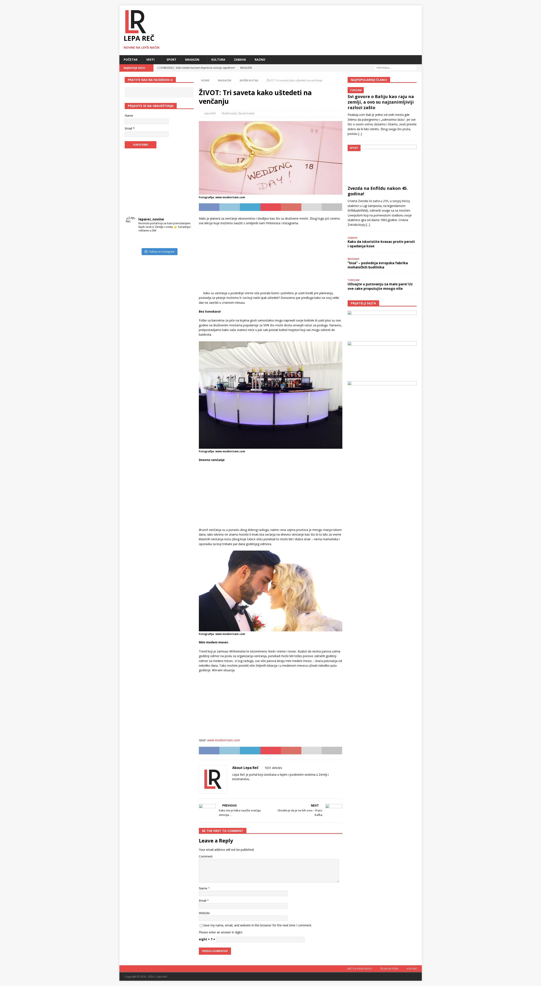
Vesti (150, 59)
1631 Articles (273, 768)
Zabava (240, 59)
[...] (360, 134)
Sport (171, 59)
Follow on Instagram (162, 251)
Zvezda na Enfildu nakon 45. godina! (378, 191)
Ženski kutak (246, 113)
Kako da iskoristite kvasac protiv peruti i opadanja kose (381, 243)
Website (204, 913)
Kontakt (412, 968)
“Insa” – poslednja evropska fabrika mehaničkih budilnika (378, 265)
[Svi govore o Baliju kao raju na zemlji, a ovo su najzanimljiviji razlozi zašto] (382, 89)
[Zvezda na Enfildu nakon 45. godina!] (382, 164)
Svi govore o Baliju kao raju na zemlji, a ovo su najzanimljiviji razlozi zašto (381, 102)
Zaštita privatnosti (359, 968)
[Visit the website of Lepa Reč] (233, 786)
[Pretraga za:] (395, 68)
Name (203, 888)
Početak (131, 59)
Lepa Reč (210, 113)
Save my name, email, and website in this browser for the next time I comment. (257, 925)
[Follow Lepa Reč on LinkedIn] (260, 786)
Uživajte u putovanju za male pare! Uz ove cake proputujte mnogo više (380, 286)
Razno (260, 59)
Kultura (218, 59)
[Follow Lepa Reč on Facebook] (239, 786)
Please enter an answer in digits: (221, 932)
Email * (130, 128)
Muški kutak (229, 113)
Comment (206, 856)
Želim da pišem (389, 968)
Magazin (192, 59)
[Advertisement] (270, 259)
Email (203, 900)
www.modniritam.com (223, 740)
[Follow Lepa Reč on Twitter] (253, 786)
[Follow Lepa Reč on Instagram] (246, 786)
